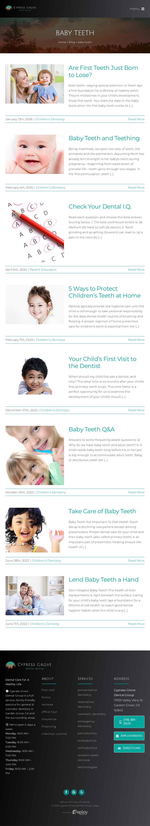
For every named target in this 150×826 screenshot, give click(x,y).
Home (62, 42)
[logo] (20, 7)
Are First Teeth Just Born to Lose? (103, 71)
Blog (72, 42)
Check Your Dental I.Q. (100, 206)
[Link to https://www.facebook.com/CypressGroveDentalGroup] (66, 792)
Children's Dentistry (50, 119)
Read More (136, 119)
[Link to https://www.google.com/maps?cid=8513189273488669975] (74, 792)
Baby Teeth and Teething (104, 138)
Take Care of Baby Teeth (102, 511)
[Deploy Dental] (80, 812)
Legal (96, 805)
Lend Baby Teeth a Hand (103, 579)
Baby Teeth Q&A (92, 429)
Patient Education (43, 269)
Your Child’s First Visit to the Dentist (102, 362)
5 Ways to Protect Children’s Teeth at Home (104, 292)
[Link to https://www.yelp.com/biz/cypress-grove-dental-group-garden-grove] (82, 792)
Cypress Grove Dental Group (75, 805)
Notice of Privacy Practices (75, 802)
